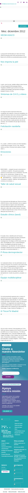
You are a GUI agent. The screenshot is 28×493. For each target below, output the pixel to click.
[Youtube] (4, 427)
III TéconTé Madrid (9, 311)
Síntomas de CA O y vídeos (13, 94)
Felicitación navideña (10, 126)
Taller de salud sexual (11, 184)
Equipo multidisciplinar (11, 277)
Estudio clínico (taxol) (11, 214)
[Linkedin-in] (7, 427)
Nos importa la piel (9, 62)
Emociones (6, 152)
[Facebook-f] (2, 427)
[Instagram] (9, 427)
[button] (14, 21)
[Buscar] (1, 23)
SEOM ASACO (7, 35)
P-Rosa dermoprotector (12, 252)
